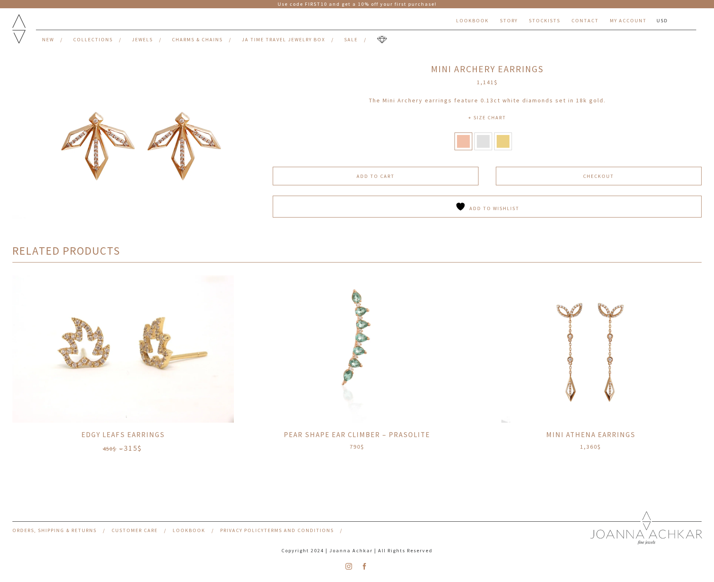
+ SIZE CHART (487, 117)
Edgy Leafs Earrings (123, 434)
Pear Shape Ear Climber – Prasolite (357, 434)
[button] (463, 141)
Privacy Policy (242, 530)
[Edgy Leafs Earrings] (123, 349)
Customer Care (135, 530)
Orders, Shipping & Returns (54, 530)
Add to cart (376, 176)
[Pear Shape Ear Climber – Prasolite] (357, 349)
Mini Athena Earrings (590, 434)
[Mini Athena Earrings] (591, 349)
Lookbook (189, 530)
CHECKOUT (598, 176)
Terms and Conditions (299, 530)
